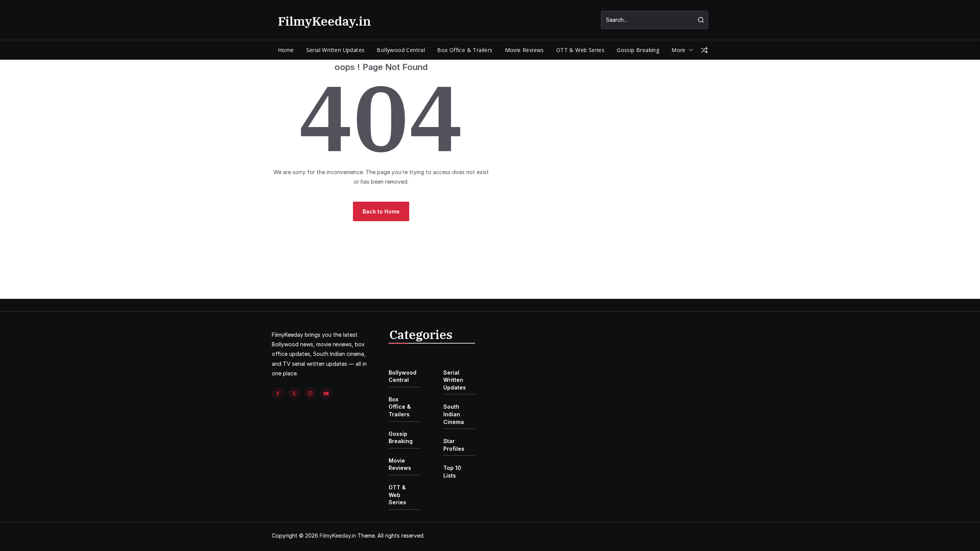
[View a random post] (704, 50)
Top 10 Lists (452, 472)
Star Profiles (453, 445)
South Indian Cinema (453, 414)
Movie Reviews (524, 50)
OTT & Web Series (580, 50)
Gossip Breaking (638, 50)
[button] (689, 50)
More (678, 50)
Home (286, 50)
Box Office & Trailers (464, 50)
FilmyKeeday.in (324, 21)
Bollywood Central (401, 50)
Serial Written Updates (335, 50)
